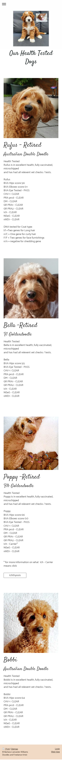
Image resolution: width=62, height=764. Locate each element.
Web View (55, 752)
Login (57, 749)
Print (7, 749)
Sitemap (14, 749)
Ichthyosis (15, 575)
